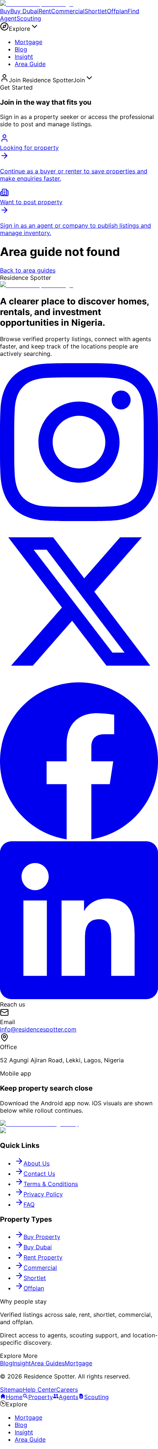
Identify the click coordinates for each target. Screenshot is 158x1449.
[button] (79, 27)
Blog (21, 49)
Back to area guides (27, 270)
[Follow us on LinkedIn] (79, 997)
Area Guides (48, 1363)
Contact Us (39, 1173)
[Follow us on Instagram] (79, 519)
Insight (24, 56)
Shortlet (96, 11)
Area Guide (30, 64)
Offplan (117, 11)
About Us (37, 1163)
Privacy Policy (43, 1194)
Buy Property (42, 1236)
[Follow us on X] (79, 678)
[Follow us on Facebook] (79, 837)
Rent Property (43, 1257)
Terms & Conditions (51, 1184)
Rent (45, 11)
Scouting (29, 18)
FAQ (29, 1204)
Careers (67, 1389)
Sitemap (11, 1389)
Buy (5, 11)
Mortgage (28, 42)
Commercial (68, 11)
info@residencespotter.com (38, 1029)
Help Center (39, 1389)
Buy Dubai (24, 11)
